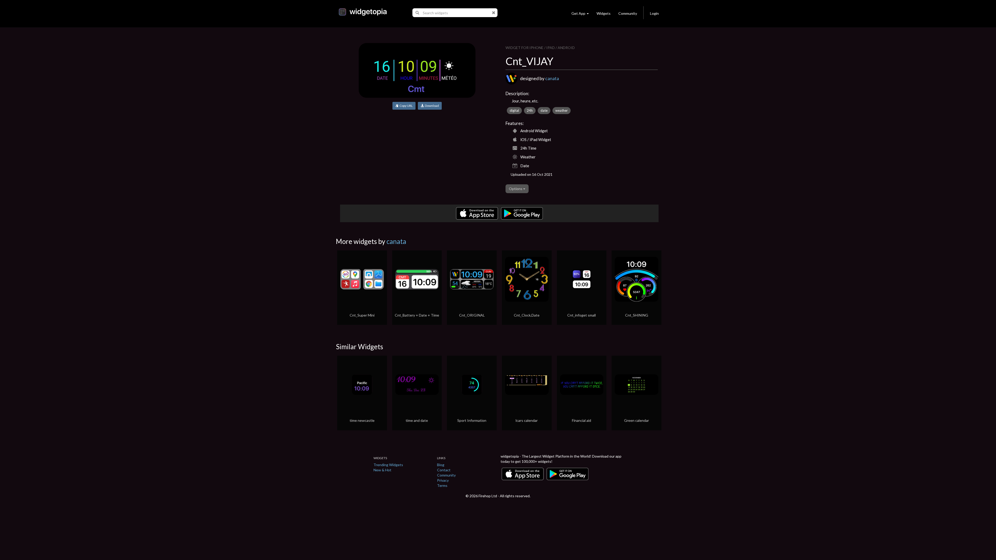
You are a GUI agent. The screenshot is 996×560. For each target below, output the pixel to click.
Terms (442, 485)
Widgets (604, 13)
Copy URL (405, 106)
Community (627, 13)
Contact (444, 470)
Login (654, 13)
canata (552, 78)
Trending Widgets (388, 465)
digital (514, 110)
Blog (440, 465)
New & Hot (382, 470)
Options (516, 188)
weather (561, 110)
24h (530, 110)
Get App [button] (578, 13)
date (544, 110)
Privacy (443, 480)
